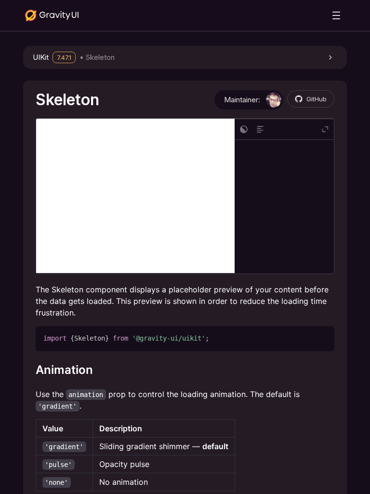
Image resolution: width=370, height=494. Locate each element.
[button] (185, 57)
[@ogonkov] (273, 100)
